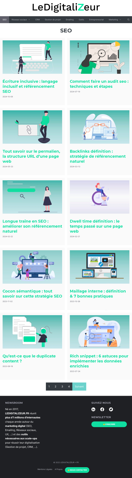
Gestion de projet (53, 19)
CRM (37, 19)
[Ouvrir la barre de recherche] (128, 19)
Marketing (113, 19)
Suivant (79, 386)
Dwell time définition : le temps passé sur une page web (96, 226)
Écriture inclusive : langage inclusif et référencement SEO (30, 86)
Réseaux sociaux (19, 19)
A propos (58, 469)
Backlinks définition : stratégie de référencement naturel (98, 156)
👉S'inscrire (109, 424)
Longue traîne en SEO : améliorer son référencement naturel (32, 226)
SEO (4, 19)
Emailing (70, 19)
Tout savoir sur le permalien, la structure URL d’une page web (31, 156)
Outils (81, 19)
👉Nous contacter (77, 470)
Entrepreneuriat (96, 19)
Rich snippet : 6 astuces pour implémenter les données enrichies (99, 361)
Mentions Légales (45, 469)
